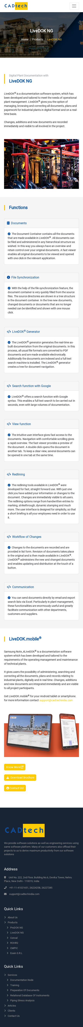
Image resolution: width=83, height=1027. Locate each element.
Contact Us (14, 1015)
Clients (11, 1010)
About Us (13, 917)
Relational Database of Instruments (29, 995)
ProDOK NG (16, 927)
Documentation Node (21, 980)
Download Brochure (22, 777)
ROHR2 (14, 942)
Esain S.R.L (16, 953)
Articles (12, 1005)
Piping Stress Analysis (22, 1000)
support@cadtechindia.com (56, 700)
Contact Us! (16, 788)
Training (14, 985)
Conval (14, 937)
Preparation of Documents (24, 990)
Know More (13, 767)
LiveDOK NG (17, 932)
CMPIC (14, 948)
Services (12, 975)
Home (24, 39)
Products (37, 39)
